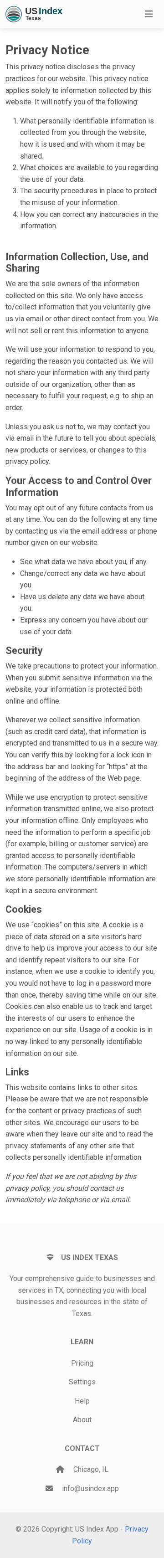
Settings (82, 1382)
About (82, 1419)
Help (82, 1401)
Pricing (82, 1363)
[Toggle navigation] (149, 14)
